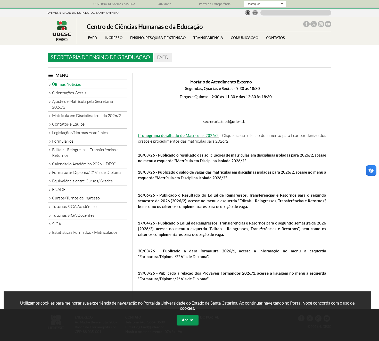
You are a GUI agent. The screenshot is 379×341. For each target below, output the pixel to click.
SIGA (56, 224)
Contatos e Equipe (68, 124)
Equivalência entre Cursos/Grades (82, 181)
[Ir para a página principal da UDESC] (83, 12)
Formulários (62, 141)
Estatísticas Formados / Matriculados (85, 232)
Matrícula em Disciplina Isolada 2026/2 (86, 115)
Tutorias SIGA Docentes (73, 215)
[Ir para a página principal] (62, 39)
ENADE (58, 189)
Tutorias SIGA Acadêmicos (75, 206)
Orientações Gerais (69, 93)
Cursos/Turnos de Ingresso (76, 198)
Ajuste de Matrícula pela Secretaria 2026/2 (82, 104)
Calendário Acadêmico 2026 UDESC (84, 164)
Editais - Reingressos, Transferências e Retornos (85, 153)
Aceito (187, 320)
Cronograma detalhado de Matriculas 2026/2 (178, 135)
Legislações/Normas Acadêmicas (81, 132)
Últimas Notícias (66, 84)
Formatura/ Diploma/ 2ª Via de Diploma (86, 172)
